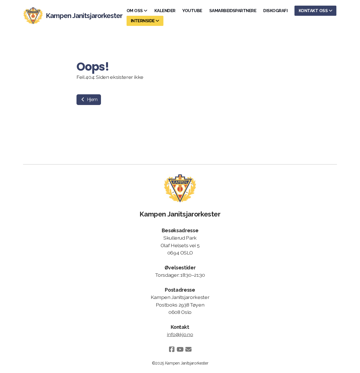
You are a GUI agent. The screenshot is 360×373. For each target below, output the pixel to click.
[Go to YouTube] (180, 349)
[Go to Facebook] (171, 349)
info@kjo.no (180, 334)
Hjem (91, 99)
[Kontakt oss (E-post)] (188, 349)
